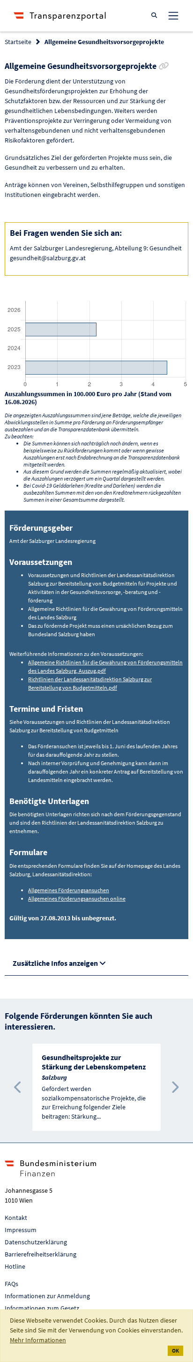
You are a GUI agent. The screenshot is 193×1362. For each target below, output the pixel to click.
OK (175, 1350)
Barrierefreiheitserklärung (40, 1254)
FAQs (11, 1283)
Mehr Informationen (38, 1340)
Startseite (18, 42)
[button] (18, 1087)
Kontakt (16, 1217)
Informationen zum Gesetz (42, 1308)
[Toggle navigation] (173, 15)
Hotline (15, 1266)
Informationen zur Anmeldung (47, 1296)
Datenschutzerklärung (36, 1242)
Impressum (21, 1230)
